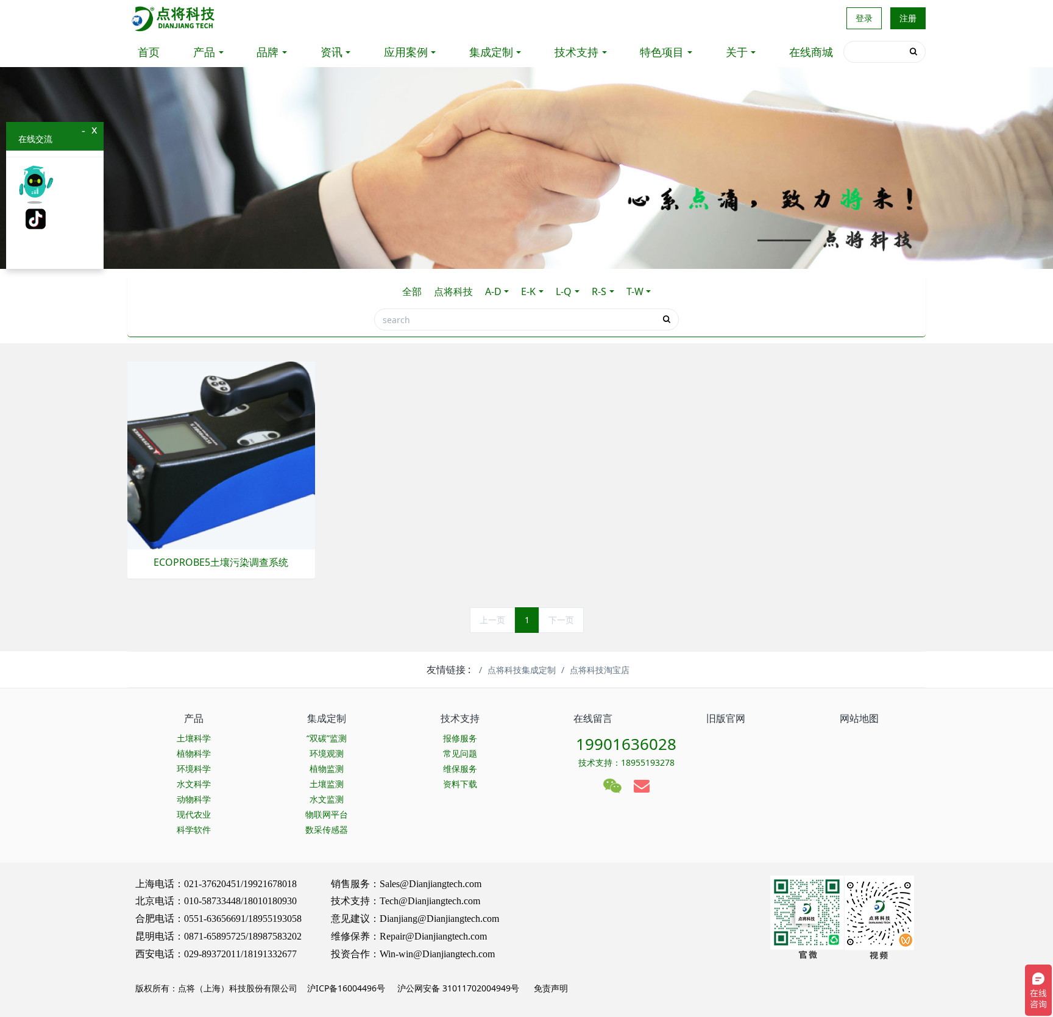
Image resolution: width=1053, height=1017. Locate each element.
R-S (599, 291)
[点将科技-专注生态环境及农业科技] (174, 18)
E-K (528, 291)
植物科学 (194, 753)
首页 (149, 52)
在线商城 (811, 52)
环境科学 (194, 768)
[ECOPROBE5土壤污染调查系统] (221, 454)
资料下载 (460, 784)
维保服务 (460, 768)
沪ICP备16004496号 (346, 988)
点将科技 (453, 291)
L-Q (564, 291)
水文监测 (327, 799)
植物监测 (327, 768)
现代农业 (194, 814)
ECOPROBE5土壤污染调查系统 (221, 562)
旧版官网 (725, 718)
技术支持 (576, 52)
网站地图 (859, 718)
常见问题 (460, 753)
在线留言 (592, 718)
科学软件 (194, 829)
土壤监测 (327, 784)
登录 (864, 18)
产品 (204, 52)
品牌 (267, 52)
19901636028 (626, 744)
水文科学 (194, 784)
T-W (635, 291)
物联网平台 (326, 814)
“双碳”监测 (327, 738)
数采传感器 (326, 829)
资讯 (331, 52)
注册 (907, 18)
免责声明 (549, 988)
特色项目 (662, 52)
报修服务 (460, 738)
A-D (493, 291)
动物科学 (194, 799)
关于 (737, 52)
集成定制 (491, 52)
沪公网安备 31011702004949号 (458, 988)
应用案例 (406, 52)
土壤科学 (194, 738)
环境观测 (327, 753)
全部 (412, 291)
